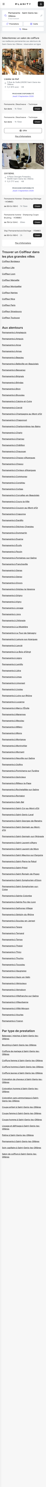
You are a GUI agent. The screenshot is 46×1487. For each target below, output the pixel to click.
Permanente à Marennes (14, 714)
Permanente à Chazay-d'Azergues (18, 457)
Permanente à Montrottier (14, 745)
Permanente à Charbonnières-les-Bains (21, 426)
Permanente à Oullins (12, 764)
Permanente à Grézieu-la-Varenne (18, 589)
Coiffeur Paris (8, 305)
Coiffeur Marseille (10, 280)
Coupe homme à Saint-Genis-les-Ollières (22, 1119)
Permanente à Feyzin (12, 551)
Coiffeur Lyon (8, 274)
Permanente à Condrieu (13, 482)
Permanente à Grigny (12, 595)
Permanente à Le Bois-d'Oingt (16, 652)
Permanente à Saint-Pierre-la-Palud (19, 861)
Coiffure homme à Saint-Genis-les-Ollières (22, 1067)
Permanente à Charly (12, 432)
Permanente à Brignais (13, 376)
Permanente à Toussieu (13, 964)
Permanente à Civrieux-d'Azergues (19, 470)
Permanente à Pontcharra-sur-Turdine (20, 770)
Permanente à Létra (11, 670)
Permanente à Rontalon (13, 796)
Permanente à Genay (12, 576)
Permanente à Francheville (15, 564)
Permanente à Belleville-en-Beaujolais (20, 364)
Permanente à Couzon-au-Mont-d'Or (20, 508)
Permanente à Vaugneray (14, 971)
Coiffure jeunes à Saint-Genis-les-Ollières (22, 1073)
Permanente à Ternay (12, 939)
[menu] (3, 4)
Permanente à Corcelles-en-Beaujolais (20, 495)
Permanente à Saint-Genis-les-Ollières (20, 1141)
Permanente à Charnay (13, 439)
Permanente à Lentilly (12, 664)
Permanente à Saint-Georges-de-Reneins (22, 821)
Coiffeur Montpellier (12, 286)
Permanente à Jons (11, 614)
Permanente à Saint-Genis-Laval (17, 814)
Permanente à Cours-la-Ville (15, 501)
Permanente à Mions (12, 733)
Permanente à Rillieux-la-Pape (16, 783)
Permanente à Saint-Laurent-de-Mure (20, 849)
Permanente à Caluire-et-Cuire (17, 401)
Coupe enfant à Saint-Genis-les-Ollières (21, 1107)
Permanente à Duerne (12, 539)
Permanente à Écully (12, 545)
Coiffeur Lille (8, 267)
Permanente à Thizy (11, 952)
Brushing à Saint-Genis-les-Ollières (19, 1045)
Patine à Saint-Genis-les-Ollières (18, 1135)
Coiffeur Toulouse (11, 317)
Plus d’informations (23, 136)
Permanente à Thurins (13, 958)
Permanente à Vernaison (14, 989)
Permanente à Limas (12, 677)
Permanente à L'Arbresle (13, 620)
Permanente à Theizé (12, 946)
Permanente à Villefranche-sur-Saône (20, 996)
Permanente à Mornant (13, 752)
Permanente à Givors (12, 583)
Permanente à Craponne (14, 514)
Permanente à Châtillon (13, 445)
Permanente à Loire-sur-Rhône (17, 695)
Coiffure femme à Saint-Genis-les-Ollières (22, 1060)
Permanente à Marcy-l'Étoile (15, 708)
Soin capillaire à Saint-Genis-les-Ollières (21, 1147)
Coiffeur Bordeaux (11, 261)
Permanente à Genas (12, 570)
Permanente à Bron (11, 389)
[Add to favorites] (40, 52)
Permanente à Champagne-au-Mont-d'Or (22, 414)
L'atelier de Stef (11, 79)
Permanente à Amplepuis (14, 332)
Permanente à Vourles (12, 1014)
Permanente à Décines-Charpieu (18, 526)
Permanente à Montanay (14, 739)
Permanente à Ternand (13, 933)
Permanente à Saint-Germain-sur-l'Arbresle (23, 836)
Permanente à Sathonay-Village (17, 908)
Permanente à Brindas (12, 382)
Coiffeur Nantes (10, 292)
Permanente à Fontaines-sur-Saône (19, 558)
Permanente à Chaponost (14, 420)
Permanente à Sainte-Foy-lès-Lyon (19, 902)
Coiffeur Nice (8, 299)
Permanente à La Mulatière (15, 626)
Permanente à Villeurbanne (15, 1002)
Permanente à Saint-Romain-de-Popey (20, 874)
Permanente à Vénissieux (14, 983)
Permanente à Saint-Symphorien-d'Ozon (21, 880)
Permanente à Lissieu (12, 689)
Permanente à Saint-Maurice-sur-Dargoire (22, 855)
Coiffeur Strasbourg (12, 311)
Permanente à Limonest (13, 683)
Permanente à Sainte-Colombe (17, 895)
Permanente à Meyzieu (13, 720)
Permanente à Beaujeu (13, 357)
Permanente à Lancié (12, 645)
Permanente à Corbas (12, 489)
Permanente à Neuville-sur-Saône (18, 758)
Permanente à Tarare (12, 927)
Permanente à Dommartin (14, 533)
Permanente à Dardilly (12, 520)
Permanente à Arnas (12, 351)
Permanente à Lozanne (13, 702)
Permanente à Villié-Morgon (15, 1008)
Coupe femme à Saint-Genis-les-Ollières (21, 1113)
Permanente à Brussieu (13, 395)
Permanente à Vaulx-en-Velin (16, 977)
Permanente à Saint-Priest (14, 867)
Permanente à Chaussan (14, 451)
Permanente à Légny (12, 658)
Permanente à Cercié (12, 407)
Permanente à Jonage (12, 608)
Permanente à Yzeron (12, 1021)
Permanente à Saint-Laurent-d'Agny (19, 842)
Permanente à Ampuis (12, 338)
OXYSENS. (9, 173)
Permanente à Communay (14, 476)
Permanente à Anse (11, 345)
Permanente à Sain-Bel (13, 802)
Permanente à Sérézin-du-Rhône (18, 914)
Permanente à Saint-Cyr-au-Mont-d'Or (20, 808)
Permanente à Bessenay (13, 370)
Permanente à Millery (12, 727)
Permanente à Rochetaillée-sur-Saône (20, 789)
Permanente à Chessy (12, 464)
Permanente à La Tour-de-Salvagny (19, 633)
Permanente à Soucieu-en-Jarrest (18, 920)
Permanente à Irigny (11, 601)
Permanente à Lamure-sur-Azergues (19, 639)
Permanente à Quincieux (14, 777)
